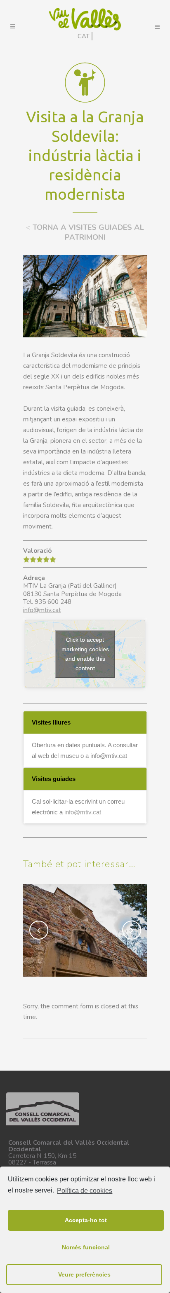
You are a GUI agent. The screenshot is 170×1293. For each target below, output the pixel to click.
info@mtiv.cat (42, 610)
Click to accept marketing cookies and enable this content (85, 653)
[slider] (39, 559)
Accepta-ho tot (86, 1220)
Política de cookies (84, 1190)
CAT (84, 36)
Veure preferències (84, 1274)
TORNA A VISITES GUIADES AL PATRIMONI (85, 232)
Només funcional (86, 1247)
